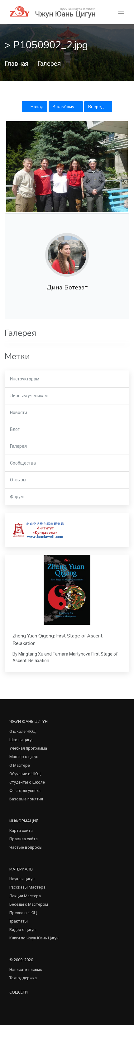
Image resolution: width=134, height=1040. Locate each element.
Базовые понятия (26, 799)
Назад (36, 107)
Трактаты (18, 921)
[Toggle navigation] (121, 12)
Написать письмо (25, 969)
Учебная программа (28, 748)
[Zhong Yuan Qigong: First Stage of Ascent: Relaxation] (67, 590)
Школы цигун (21, 739)
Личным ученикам (29, 395)
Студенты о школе (27, 782)
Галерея (49, 63)
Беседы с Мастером (28, 904)
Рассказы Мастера (27, 887)
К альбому (64, 107)
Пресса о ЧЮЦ (23, 912)
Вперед (96, 107)
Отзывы (18, 479)
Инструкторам (24, 378)
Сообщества (23, 462)
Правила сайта (23, 839)
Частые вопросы (25, 847)
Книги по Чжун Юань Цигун (34, 938)
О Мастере (19, 765)
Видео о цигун (22, 929)
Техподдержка (23, 978)
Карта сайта (21, 830)
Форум (17, 496)
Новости (18, 412)
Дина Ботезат (67, 287)
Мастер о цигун (23, 756)
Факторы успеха (25, 790)
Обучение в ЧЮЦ (25, 773)
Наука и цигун (22, 878)
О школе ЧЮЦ (22, 731)
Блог (15, 429)
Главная (16, 63)
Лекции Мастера (25, 896)
